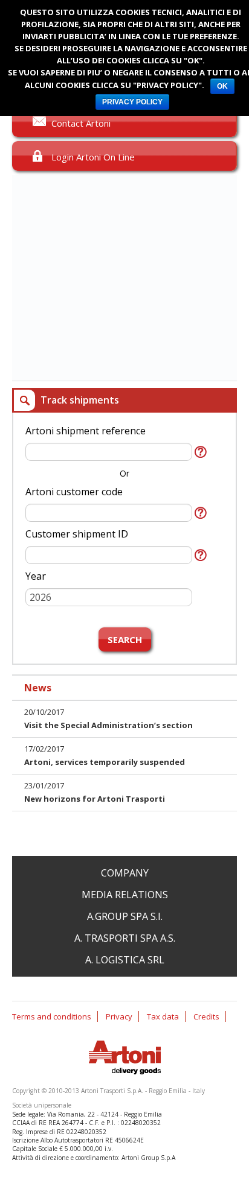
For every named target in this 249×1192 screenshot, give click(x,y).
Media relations (125, 894)
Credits (206, 1016)
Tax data (163, 1016)
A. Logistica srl (124, 959)
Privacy (119, 1016)
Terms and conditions (51, 1016)
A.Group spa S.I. (125, 916)
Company (125, 873)
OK (222, 86)
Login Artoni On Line (93, 157)
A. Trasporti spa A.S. (124, 938)
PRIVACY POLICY (132, 102)
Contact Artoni (81, 123)
